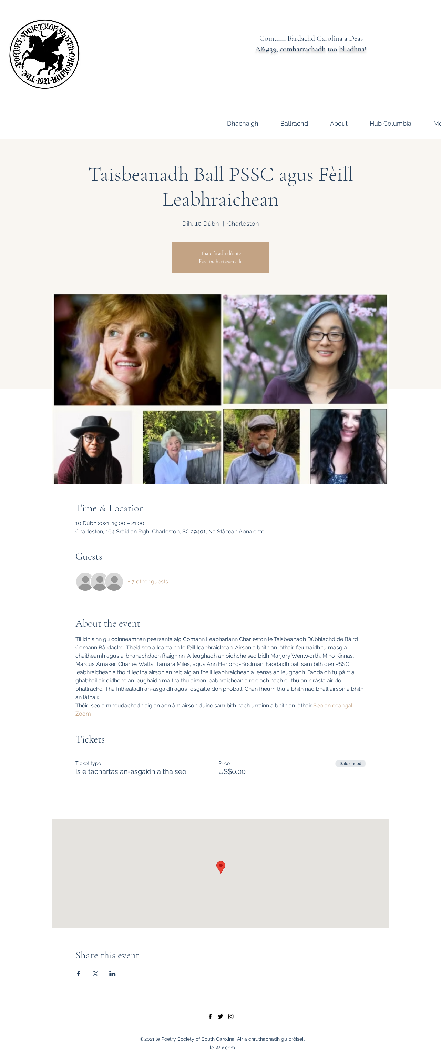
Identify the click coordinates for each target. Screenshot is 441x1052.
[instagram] (230, 1016)
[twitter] (220, 1016)
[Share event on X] (95, 973)
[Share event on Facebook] (78, 973)
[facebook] (210, 1016)
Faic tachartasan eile (220, 261)
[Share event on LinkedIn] (112, 973)
